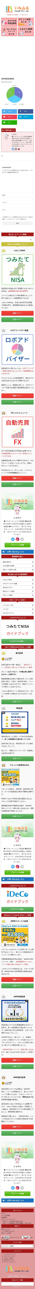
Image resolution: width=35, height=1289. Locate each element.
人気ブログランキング (15, 1237)
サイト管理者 (5, 1215)
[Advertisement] (17, 56)
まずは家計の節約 (8, 566)
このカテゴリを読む (17, 641)
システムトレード (10, 1254)
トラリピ (6, 609)
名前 (4, 195)
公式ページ (17, 319)
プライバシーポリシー (8, 1219)
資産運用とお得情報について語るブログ (17, 1276)
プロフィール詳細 (17, 545)
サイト (4, 209)
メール (4, 202)
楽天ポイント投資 (8, 591)
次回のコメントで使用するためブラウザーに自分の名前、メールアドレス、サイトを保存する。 (17, 218)
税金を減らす (7, 562)
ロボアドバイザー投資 (10, 583)
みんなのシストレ (8, 613)
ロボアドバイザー (10, 1256)
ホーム (3, 1213)
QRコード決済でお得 (9, 569)
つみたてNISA (7, 580)
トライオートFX (8, 605)
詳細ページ (17, 313)
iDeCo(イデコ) (7, 587)
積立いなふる (5, 1229)
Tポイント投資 (7, 595)
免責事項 (4, 1217)
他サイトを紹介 (6, 1233)
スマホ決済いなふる (7, 1231)
